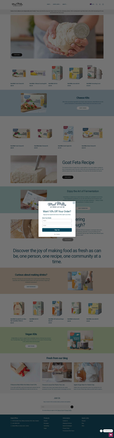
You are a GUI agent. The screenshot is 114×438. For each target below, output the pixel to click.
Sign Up (57, 230)
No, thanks (57, 234)
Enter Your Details (46, 218)
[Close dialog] (74, 203)
